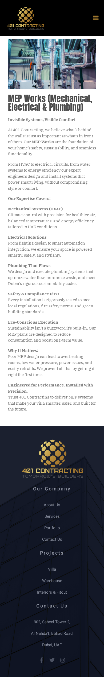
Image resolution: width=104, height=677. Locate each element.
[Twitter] (52, 660)
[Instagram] (62, 660)
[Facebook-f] (41, 660)
